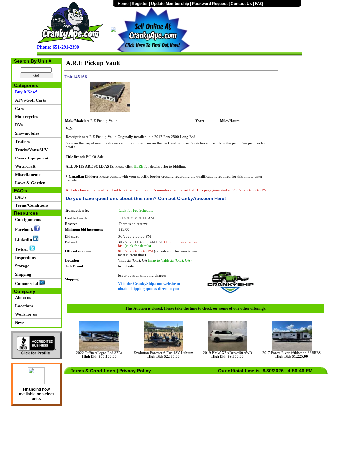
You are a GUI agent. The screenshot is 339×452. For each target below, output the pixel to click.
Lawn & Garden (29, 182)
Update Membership (170, 3)
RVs (18, 124)
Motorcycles (25, 116)
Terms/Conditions (30, 205)
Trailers (21, 141)
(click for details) (138, 246)
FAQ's (19, 197)
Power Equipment (30, 158)
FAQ (259, 3)
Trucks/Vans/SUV (30, 149)
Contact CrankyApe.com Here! (192, 198)
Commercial (26, 283)
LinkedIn (23, 239)
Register (140, 3)
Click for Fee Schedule (136, 210)
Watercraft (24, 166)
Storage (21, 265)
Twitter (21, 249)
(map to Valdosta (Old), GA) (170, 260)
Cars (18, 108)
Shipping (22, 274)
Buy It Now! (25, 91)
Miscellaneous (27, 174)
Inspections (24, 257)
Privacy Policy (135, 370)
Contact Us (241, 3)
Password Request (210, 3)
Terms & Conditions (93, 370)
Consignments (27, 219)
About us (22, 297)
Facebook (23, 229)
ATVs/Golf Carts (29, 100)
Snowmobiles (26, 133)
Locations (23, 305)
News (18, 322)
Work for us (25, 314)
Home (123, 3)
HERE (138, 166)
